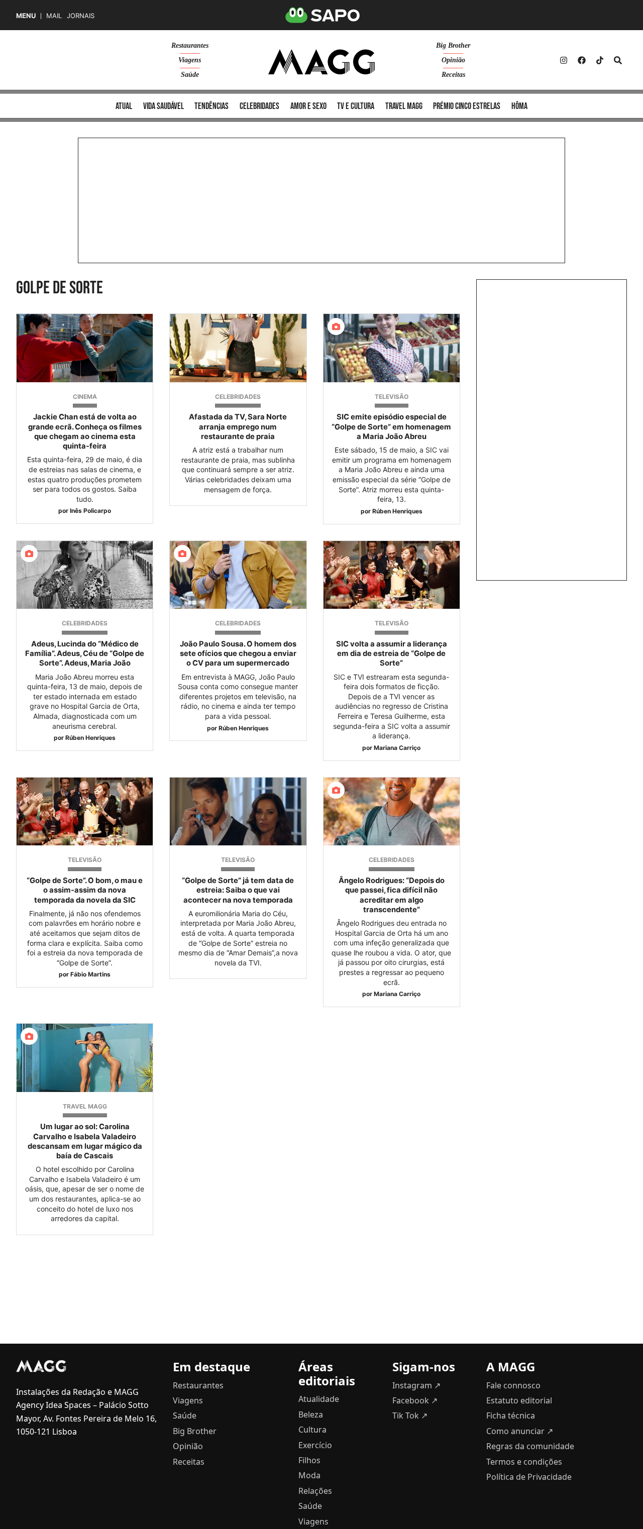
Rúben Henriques (397, 511)
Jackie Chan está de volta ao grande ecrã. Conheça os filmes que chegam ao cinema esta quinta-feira (85, 431)
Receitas (453, 74)
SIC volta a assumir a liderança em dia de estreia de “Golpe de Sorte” (391, 653)
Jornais (80, 16)
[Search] (618, 60)
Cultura (312, 1429)
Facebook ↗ (415, 1400)
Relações (315, 1490)
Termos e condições (524, 1461)
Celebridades (238, 396)
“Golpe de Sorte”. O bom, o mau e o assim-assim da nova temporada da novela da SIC (85, 890)
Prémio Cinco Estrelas (466, 106)
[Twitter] (600, 60)
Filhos (309, 1460)
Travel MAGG (403, 106)
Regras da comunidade (530, 1446)
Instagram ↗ (416, 1385)
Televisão (391, 396)
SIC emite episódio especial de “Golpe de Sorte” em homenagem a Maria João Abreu (391, 426)
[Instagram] (564, 60)
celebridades (259, 106)
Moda (309, 1475)
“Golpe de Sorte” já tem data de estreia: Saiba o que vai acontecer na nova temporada (238, 890)
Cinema (85, 396)
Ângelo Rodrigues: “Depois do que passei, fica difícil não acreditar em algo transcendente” (392, 895)
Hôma (519, 106)
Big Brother (453, 45)
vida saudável (163, 106)
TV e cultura (355, 106)
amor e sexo (308, 106)
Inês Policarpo (90, 510)
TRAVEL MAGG (85, 1106)
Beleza (310, 1414)
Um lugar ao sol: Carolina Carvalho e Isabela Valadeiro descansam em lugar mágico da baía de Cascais (85, 1141)
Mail (54, 16)
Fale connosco (513, 1385)
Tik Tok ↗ (409, 1415)
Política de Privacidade (529, 1476)
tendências (211, 106)
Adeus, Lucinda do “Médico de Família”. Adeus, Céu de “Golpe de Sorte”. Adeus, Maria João (84, 653)
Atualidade (318, 1398)
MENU (26, 16)
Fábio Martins (90, 974)
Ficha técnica (510, 1415)
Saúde (190, 74)
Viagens (189, 60)
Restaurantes (189, 45)
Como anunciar (519, 1431)
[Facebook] (582, 60)
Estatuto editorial (519, 1400)
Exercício (315, 1445)
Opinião (453, 60)
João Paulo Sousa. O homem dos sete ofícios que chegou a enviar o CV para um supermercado (238, 653)
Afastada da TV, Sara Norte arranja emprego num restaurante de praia (238, 426)
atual (124, 106)
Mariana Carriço (397, 747)
